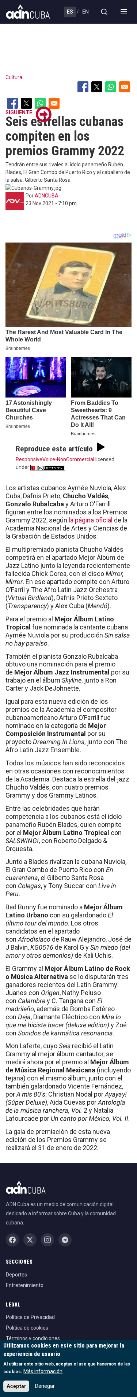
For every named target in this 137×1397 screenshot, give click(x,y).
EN (85, 12)
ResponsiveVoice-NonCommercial (55, 459)
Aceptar (16, 1386)
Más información (42, 1371)
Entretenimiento (24, 1285)
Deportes (16, 1275)
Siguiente (18, 112)
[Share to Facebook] (82, 86)
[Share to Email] (124, 86)
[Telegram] (65, 1239)
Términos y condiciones (33, 1338)
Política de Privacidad (30, 1317)
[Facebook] (12, 1239)
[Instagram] (47, 1239)
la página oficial (91, 520)
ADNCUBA (46, 196)
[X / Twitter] (30, 1239)
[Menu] (124, 11)
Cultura (13, 77)
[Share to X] (96, 86)
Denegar (45, 1386)
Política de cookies (27, 1328)
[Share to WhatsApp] (110, 86)
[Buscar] (104, 11)
